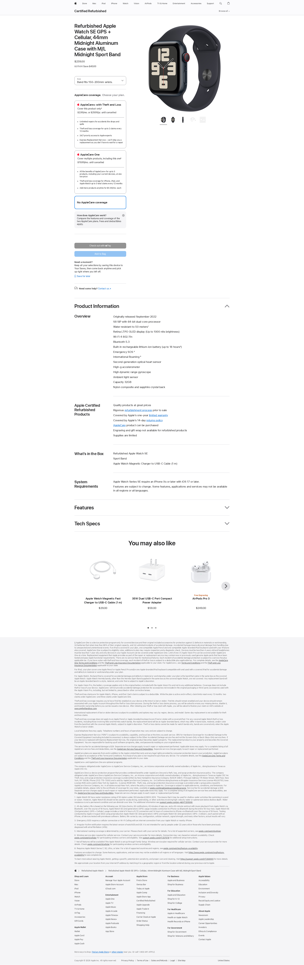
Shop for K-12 (173, 899)
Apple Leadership (206, 919)
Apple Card (79, 935)
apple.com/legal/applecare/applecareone (168, 788)
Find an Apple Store (100, 952)
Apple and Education (176, 895)
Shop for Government (177, 932)
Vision (77, 901)
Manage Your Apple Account (117, 880)
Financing (140, 913)
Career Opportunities (208, 923)
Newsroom (203, 915)
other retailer (117, 952)
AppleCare (119, 425)
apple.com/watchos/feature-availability (180, 848)
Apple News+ (111, 919)
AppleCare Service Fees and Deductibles (135, 749)
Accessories (79, 917)
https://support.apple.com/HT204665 (196, 859)
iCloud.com (110, 889)
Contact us (104, 288)
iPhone (77, 893)
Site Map (181, 960)
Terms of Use (142, 960)
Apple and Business (176, 880)
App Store (109, 931)
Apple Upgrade (142, 905)
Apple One (109, 899)
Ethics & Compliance (208, 931)
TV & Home (79, 909)
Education (203, 884)
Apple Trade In (142, 909)
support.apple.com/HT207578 (156, 838)
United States (224, 960)
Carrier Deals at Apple (146, 917)
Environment (204, 889)
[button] (220, 3)
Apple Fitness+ (111, 915)
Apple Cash (79, 944)
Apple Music (110, 907)
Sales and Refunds (159, 960)
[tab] (163, 120)
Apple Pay (78, 939)
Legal (172, 960)
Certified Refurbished (90, 11)
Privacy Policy (127, 960)
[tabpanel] (184, 68)
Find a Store (141, 880)
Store (76, 880)
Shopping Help (142, 925)
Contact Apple (205, 939)
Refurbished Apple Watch (93, 871)
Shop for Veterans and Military (181, 936)
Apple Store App (143, 897)
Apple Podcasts (112, 923)
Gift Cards (78, 921)
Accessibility (204, 880)
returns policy (154, 420)
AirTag (77, 913)
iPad (76, 889)
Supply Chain (204, 905)
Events (201, 935)
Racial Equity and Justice (209, 901)
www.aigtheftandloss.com (85, 708)
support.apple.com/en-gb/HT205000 (176, 802)
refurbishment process (138, 410)
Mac (76, 884)
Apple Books (110, 927)
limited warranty (158, 415)
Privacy (202, 897)
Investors (203, 927)
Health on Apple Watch (177, 917)
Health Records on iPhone (179, 921)
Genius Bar (141, 884)
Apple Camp (141, 893)
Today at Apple (142, 889)
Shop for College (175, 903)
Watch (77, 897)
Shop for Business (175, 884)
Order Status (142, 921)
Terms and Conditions (190, 663)
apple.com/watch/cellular (210, 831)
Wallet (77, 931)
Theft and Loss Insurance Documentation (123, 663)
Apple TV (109, 903)
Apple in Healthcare (176, 913)
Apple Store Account (114, 884)
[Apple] (75, 870)
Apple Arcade (111, 911)
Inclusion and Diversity (208, 893)
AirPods (77, 905)
